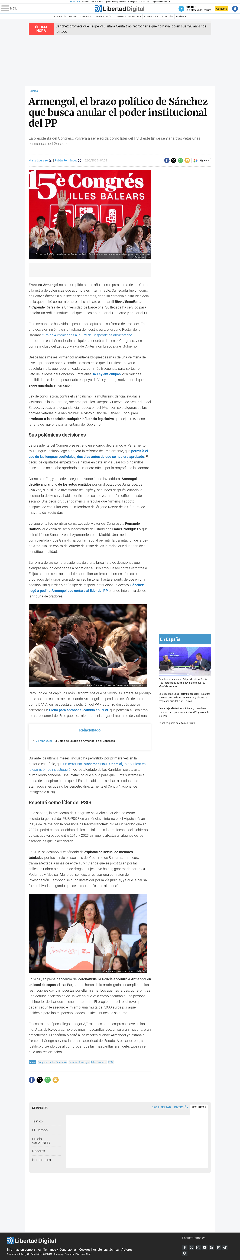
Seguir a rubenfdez (79, 160)
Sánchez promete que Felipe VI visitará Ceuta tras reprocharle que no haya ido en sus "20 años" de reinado (183, 683)
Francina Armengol (79, 1062)
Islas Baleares (98, 1062)
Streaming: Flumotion (64, 1254)
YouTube (204, 1247)
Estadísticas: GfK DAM (41, 1254)
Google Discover (211, 1247)
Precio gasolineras (41, 1140)
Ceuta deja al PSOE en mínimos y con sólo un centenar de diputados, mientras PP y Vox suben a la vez (185, 712)
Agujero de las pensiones (115, 2)
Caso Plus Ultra (89, 2)
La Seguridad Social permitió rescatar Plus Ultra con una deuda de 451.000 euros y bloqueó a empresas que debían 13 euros (184, 697)
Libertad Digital (94, 1240)
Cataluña (167, 16)
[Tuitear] (173, 160)
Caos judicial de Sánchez (139, 2)
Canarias (85, 16)
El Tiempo (40, 1130)
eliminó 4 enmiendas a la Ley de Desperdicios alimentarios (87, 335)
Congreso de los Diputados (52, 1062)
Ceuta (100, 2)
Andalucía (60, 16)
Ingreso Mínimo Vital (161, 2)
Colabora (221, 8)
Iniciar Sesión (235, 9)
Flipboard (218, 1247)
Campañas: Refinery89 (18, 1254)
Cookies (84, 1249)
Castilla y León (103, 16)
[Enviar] (180, 160)
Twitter (191, 1247)
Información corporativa (24, 1249)
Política (181, 16)
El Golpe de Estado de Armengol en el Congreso (75, 741)
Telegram (225, 1247)
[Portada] (119, 8)
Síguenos (204, 160)
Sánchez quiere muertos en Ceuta (177, 723)
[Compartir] (167, 160)
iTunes (184, 1253)
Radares (38, 1151)
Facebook (184, 1247)
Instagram (198, 1247)
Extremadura (151, 16)
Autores (126, 1249)
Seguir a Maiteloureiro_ (50, 160)
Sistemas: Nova (83, 1254)
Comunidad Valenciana (128, 16)
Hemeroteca (41, 1160)
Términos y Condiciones (60, 1249)
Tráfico (37, 1121)
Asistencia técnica (106, 1249)
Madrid (73, 16)
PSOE (111, 1062)
